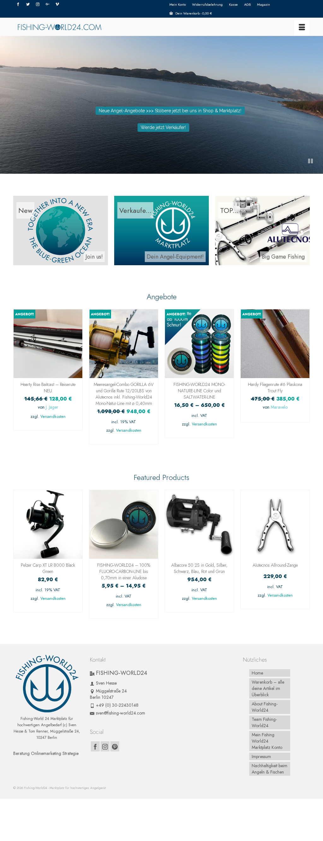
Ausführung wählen (199, 433)
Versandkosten (53, 416)
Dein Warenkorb (193, 13)
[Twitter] (28, 4)
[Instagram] (38, 4)
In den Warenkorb (48, 425)
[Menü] (302, 28)
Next (304, 380)
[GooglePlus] (47, 4)
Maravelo (279, 407)
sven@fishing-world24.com (120, 713)
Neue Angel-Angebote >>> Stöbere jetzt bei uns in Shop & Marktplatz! (170, 110)
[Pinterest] (114, 746)
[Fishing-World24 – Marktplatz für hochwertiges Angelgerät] (59, 26)
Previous (18, 380)
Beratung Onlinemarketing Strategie (46, 753)
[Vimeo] (57, 4)
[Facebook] (18, 4)
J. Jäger (52, 407)
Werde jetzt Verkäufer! (163, 127)
